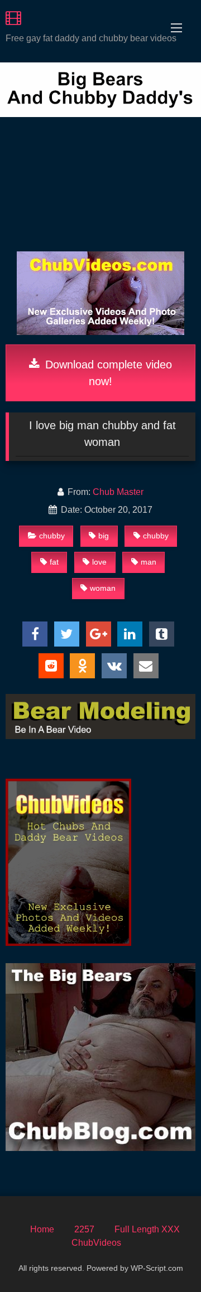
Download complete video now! (107, 372)
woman (103, 588)
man (148, 561)
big (103, 535)
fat (54, 561)
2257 (84, 1229)
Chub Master (118, 492)
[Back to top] (166, 1259)
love (99, 561)
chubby (52, 535)
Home (42, 1229)
